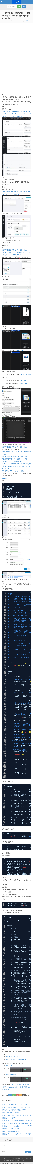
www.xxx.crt (19, 329)
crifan (6, 21)
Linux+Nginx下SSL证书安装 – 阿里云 (13, 461)
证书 (3, 21)
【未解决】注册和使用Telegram (10, 1131)
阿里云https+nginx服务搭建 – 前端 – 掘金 (14, 456)
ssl (17, 1095)
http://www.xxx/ (10, 1059)
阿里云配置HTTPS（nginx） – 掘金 (13, 471)
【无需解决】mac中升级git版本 (10, 1128)
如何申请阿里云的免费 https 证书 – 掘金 (14, 250)
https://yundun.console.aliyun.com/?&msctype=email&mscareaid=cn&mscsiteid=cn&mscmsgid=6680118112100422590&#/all (16, 113)
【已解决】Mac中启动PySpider (10, 1118)
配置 (21, 1095)
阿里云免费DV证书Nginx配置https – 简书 (14, 459)
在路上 (16, 2)
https (10, 1095)
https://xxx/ (17, 1056)
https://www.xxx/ (22, 1059)
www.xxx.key (20, 350)
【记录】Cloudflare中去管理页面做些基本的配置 (15, 1104)
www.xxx (4, 478)
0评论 (27, 21)
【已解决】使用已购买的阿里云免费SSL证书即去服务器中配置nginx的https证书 (16, 15)
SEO (17, 1160)
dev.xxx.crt (23, 380)
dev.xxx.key (23, 383)
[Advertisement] (16, 40)
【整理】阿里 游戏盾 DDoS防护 (10, 1112)
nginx (14, 1095)
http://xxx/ (9, 1056)
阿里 (24, 1095)
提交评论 (28, 1152)
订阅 (24, 6)
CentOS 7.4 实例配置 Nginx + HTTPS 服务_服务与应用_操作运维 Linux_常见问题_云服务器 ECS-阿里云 (16, 466)
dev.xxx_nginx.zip (25, 374)
